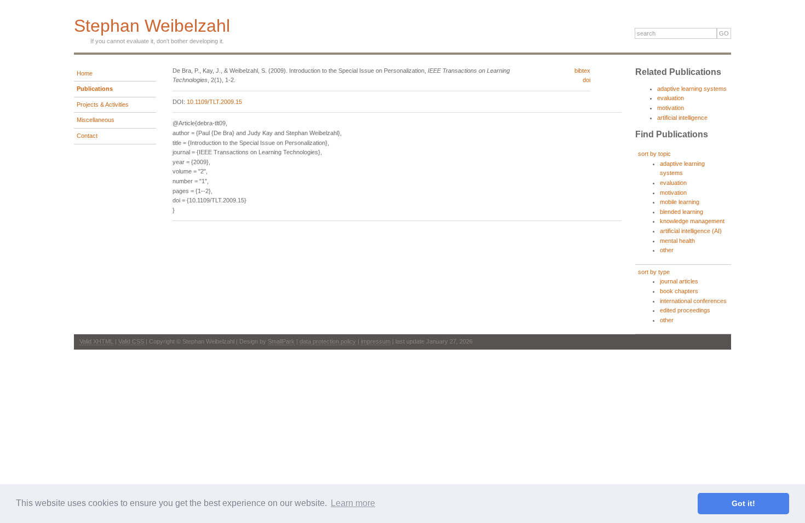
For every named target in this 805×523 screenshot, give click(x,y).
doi (586, 80)
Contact (87, 135)
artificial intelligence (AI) (691, 231)
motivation (670, 107)
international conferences (693, 301)
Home (85, 73)
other (667, 250)
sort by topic (654, 153)
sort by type (654, 272)
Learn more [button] (353, 503)
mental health (677, 240)
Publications (95, 88)
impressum (375, 341)
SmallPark (281, 341)
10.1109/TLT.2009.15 (214, 101)
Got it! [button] (743, 503)
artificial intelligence (682, 117)
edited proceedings (685, 310)
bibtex (582, 70)
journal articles (679, 281)
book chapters (679, 291)
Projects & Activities (103, 104)
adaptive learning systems (692, 88)
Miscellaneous (95, 120)
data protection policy (328, 341)
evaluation (670, 98)
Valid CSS (131, 341)
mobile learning (679, 202)
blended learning (681, 211)
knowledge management (692, 221)
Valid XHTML (96, 341)
